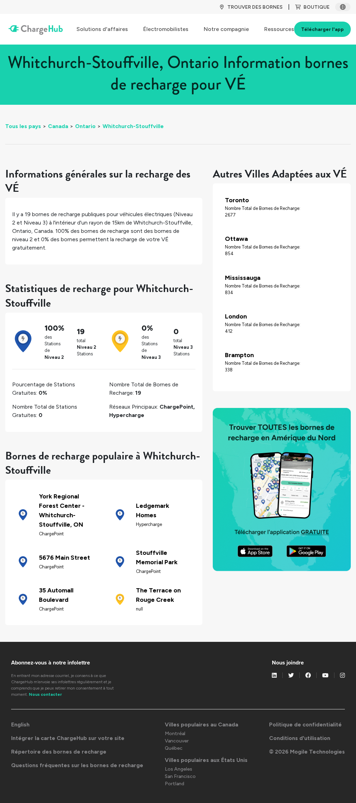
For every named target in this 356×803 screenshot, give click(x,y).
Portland (174, 784)
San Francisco (180, 776)
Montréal (175, 734)
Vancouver (177, 741)
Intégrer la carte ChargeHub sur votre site (67, 738)
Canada (58, 126)
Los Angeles (178, 769)
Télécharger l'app (322, 29)
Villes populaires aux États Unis (206, 760)
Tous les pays (23, 126)
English (20, 724)
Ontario (85, 126)
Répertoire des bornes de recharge (58, 751)
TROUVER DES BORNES (255, 7)
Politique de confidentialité (305, 724)
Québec (174, 748)
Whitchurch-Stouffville (133, 126)
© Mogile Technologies (307, 751)
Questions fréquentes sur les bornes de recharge (77, 765)
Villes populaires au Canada (201, 724)
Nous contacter (45, 694)
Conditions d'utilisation (299, 738)
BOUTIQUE (317, 7)
